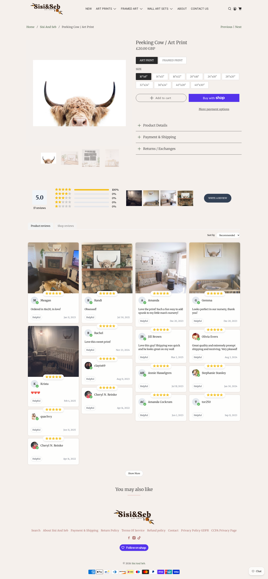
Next (238, 27)
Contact (173, 530)
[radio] (147, 60)
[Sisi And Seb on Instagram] (134, 538)
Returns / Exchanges (159, 149)
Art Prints (104, 8)
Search (35, 530)
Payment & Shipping (159, 137)
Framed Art (129, 8)
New (89, 8)
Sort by (211, 235)
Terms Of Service (133, 530)
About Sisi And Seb (55, 530)
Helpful (36, 317)
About (182, 8)
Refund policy (156, 530)
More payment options (214, 109)
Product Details (155, 125)
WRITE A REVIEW (217, 198)
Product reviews (40, 226)
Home (30, 27)
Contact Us (200, 8)
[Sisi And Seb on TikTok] (139, 538)
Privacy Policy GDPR (195, 530)
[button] (134, 198)
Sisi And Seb (48, 27)
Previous (226, 27)
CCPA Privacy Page (224, 530)
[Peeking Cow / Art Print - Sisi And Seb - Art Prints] (79, 93)
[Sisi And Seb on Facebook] (129, 538)
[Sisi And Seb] (46, 9)
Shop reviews (66, 226)
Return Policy (110, 530)
